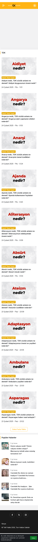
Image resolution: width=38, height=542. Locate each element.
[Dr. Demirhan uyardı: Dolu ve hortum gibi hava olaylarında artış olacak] (19, 498)
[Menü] (4, 5)
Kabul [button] (33, 538)
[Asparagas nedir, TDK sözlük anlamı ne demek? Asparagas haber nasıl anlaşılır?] (19, 408)
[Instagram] (25, 514)
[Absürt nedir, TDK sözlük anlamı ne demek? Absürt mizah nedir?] (19, 262)
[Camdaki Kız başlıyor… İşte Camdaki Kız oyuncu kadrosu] (19, 486)
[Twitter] (19, 514)
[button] (34, 5)
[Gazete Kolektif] (14, 5)
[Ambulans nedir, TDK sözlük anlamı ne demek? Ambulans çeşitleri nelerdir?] (19, 372)
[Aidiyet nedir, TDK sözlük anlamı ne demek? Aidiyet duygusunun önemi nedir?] (19, 73)
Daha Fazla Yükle (19, 429)
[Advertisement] (19, 29)
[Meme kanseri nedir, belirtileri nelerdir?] (19, 462)
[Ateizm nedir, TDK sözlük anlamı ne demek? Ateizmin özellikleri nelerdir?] (19, 298)
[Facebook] (12, 514)
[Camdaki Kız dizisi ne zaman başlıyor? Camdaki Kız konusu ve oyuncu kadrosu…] (19, 474)
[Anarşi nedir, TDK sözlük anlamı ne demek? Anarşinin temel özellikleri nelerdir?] (19, 149)
